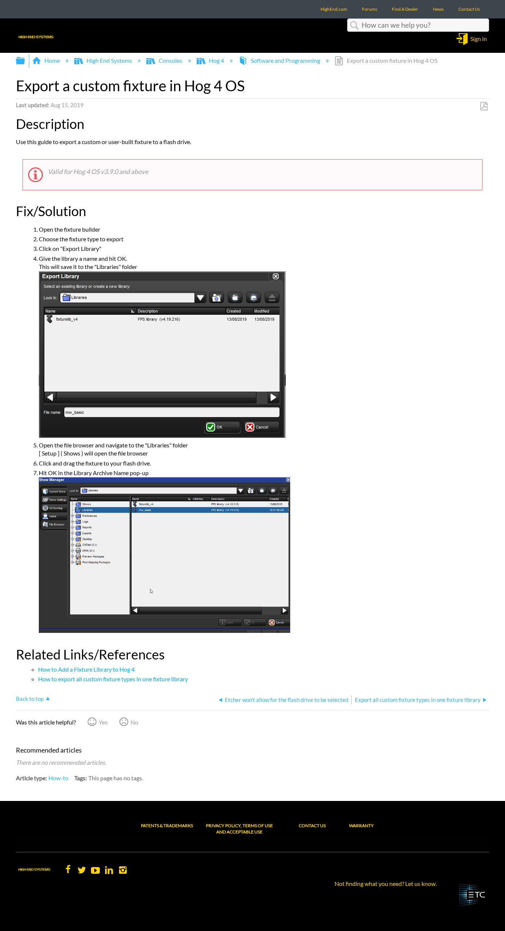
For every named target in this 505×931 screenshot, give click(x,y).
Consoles (170, 60)
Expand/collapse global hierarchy (25, 60)
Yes (103, 722)
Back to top (30, 698)
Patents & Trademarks (167, 825)
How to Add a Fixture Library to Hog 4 (86, 669)
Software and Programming (285, 60)
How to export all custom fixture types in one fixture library (113, 678)
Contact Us (312, 825)
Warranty (361, 825)
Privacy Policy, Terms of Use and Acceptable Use (239, 829)
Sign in (478, 38)
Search (354, 25)
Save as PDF (484, 106)
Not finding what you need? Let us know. (386, 883)
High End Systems (109, 60)
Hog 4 (216, 60)
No (134, 722)
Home (52, 60)
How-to (58, 777)
